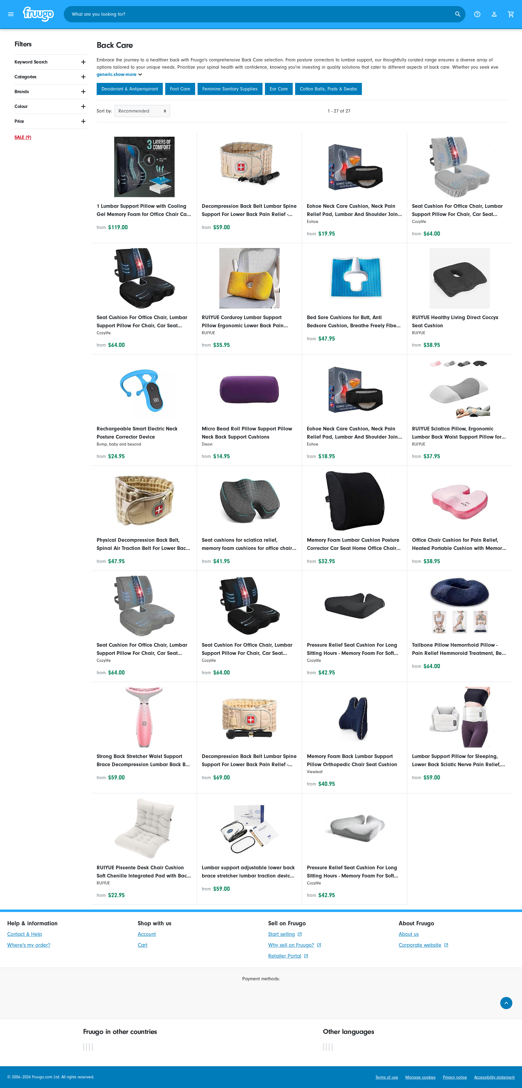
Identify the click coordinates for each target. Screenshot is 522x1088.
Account (147, 934)
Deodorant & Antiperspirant (130, 89)
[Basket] (511, 14)
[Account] (494, 14)
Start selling (281, 934)
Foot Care (180, 89)
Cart (142, 945)
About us (409, 934)
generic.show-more (117, 74)
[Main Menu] (11, 14)
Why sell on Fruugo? (291, 945)
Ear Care (279, 89)
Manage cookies (420, 1077)
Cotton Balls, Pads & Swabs (328, 89)
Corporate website (420, 945)
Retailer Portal (284, 956)
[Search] (458, 14)
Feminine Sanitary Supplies (230, 89)
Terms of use (386, 1077)
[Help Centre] (477, 14)
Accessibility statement (494, 1077)
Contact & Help (24, 934)
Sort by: (104, 111)
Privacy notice (455, 1077)
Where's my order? (28, 945)
